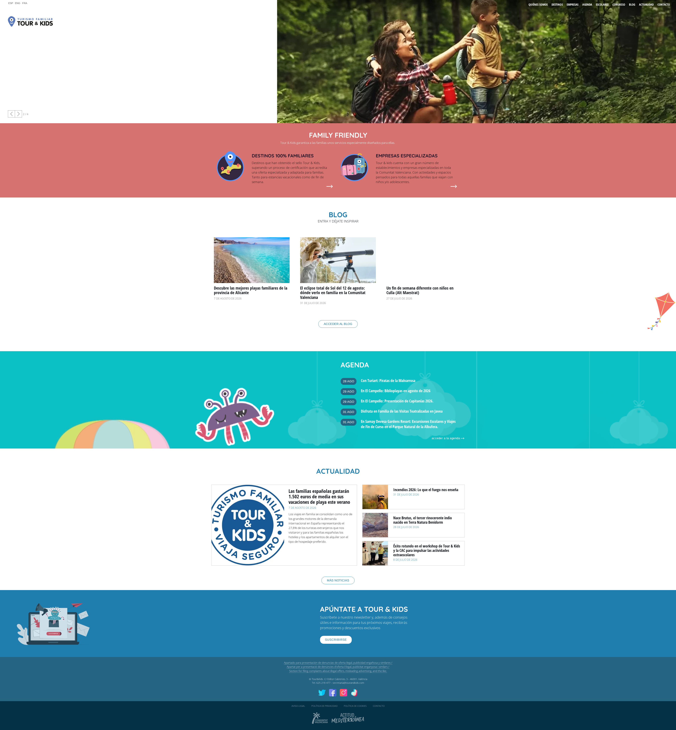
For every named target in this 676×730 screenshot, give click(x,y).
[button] (18, 113)
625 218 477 (323, 682)
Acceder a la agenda (446, 438)
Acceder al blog (338, 324)
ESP (10, 3)
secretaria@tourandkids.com (348, 682)
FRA (24, 3)
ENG (17, 3)
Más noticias (338, 580)
